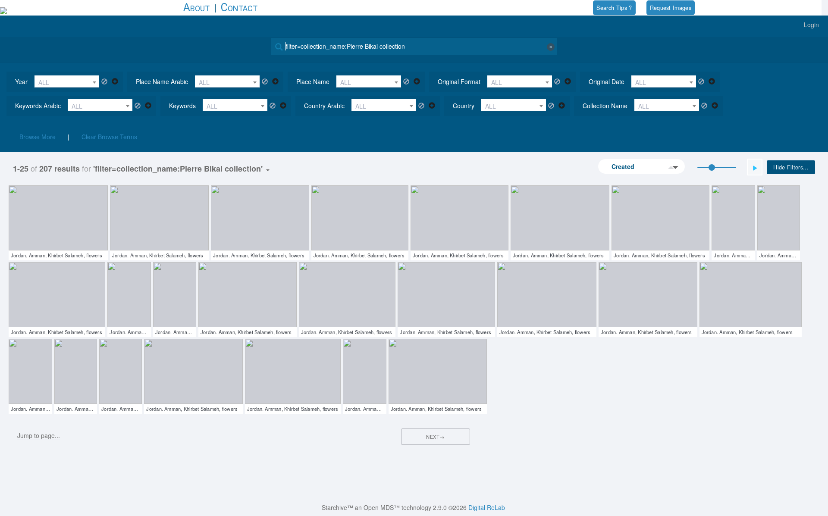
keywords (182, 105)
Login (811, 24)
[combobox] (66, 81)
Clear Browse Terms (109, 136)
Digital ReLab (486, 507)
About (196, 7)
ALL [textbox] (43, 82)
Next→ (435, 436)
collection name (605, 105)
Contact (239, 7)
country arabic (324, 105)
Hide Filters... (791, 167)
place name (312, 81)
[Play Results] (754, 167)
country (463, 105)
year (21, 81)
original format (459, 81)
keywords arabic (38, 105)
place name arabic (162, 81)
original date (606, 81)
